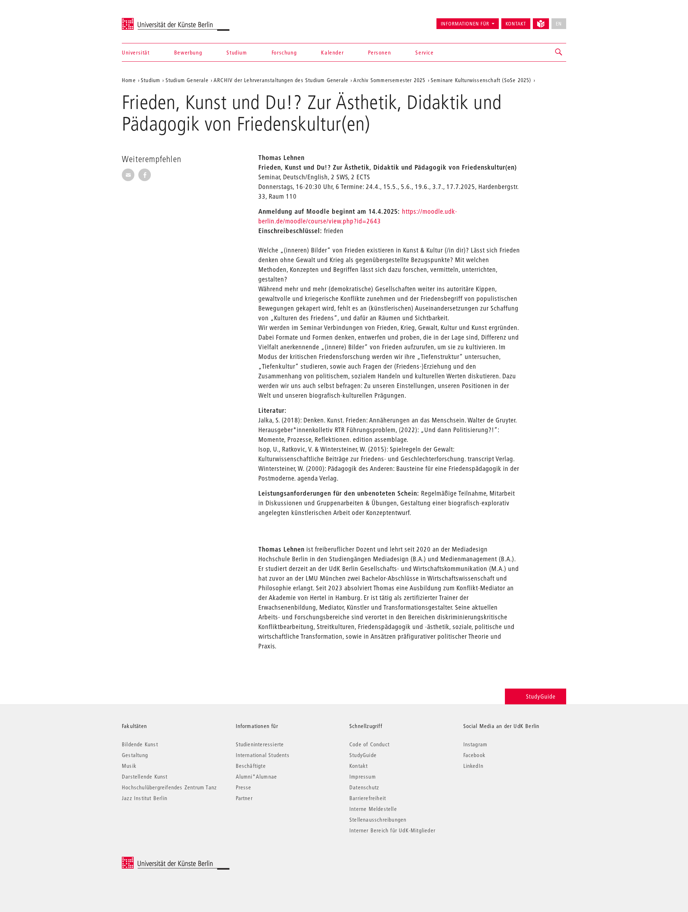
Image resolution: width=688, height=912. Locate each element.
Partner (244, 798)
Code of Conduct (369, 744)
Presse (244, 787)
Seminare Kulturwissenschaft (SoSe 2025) (481, 80)
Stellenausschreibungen (377, 819)
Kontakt (516, 23)
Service (424, 52)
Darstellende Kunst (145, 776)
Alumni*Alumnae (256, 776)
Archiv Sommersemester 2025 (389, 80)
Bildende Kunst (140, 744)
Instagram (475, 744)
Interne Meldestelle (373, 808)
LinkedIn (473, 765)
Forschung (284, 52)
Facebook (474, 755)
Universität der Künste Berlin (150, 20)
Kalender (332, 52)
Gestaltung (135, 755)
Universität (136, 52)
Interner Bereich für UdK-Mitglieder (392, 830)
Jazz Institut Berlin (144, 798)
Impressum (362, 776)
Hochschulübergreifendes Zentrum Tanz (169, 787)
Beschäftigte (251, 765)
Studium (236, 52)
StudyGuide (540, 696)
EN (559, 23)
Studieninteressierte (260, 744)
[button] (559, 52)
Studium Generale (187, 80)
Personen (379, 52)
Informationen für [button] (465, 23)
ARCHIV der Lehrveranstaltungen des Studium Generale (281, 80)
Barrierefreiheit (367, 798)
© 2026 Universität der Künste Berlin (159, 860)
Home (129, 80)
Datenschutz (364, 787)
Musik (129, 765)
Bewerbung (188, 52)
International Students (263, 755)
